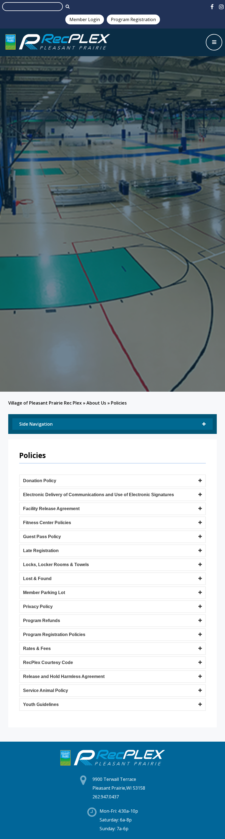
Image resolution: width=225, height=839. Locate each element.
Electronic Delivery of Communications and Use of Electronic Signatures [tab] (98, 494)
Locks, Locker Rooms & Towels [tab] (56, 564)
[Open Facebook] (211, 6)
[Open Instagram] (221, 6)
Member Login (84, 19)
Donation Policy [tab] (39, 480)
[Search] (68, 6)
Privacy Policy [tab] (38, 606)
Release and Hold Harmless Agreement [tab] (64, 676)
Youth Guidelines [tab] (41, 704)
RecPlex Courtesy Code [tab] (48, 662)
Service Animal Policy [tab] (45, 690)
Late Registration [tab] (41, 550)
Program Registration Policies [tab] (54, 634)
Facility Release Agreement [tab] (51, 508)
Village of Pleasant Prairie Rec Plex (45, 403)
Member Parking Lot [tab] (44, 592)
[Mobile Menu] (214, 42)
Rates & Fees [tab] (37, 648)
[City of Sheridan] (58, 42)
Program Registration (133, 19)
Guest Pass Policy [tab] (42, 536)
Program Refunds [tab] (41, 620)
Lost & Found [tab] (37, 578)
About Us (96, 403)
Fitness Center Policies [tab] (47, 522)
